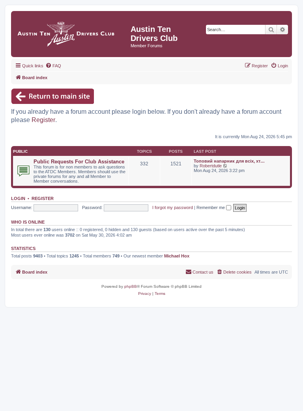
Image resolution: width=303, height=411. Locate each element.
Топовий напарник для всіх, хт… (229, 161)
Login (18, 198)
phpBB (130, 286)
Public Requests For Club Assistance (79, 162)
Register (43, 120)
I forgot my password (172, 207)
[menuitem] (53, 65)
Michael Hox (176, 256)
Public (20, 151)
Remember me (211, 207)
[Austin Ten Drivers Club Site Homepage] (72, 32)
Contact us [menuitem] (203, 272)
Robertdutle (211, 165)
